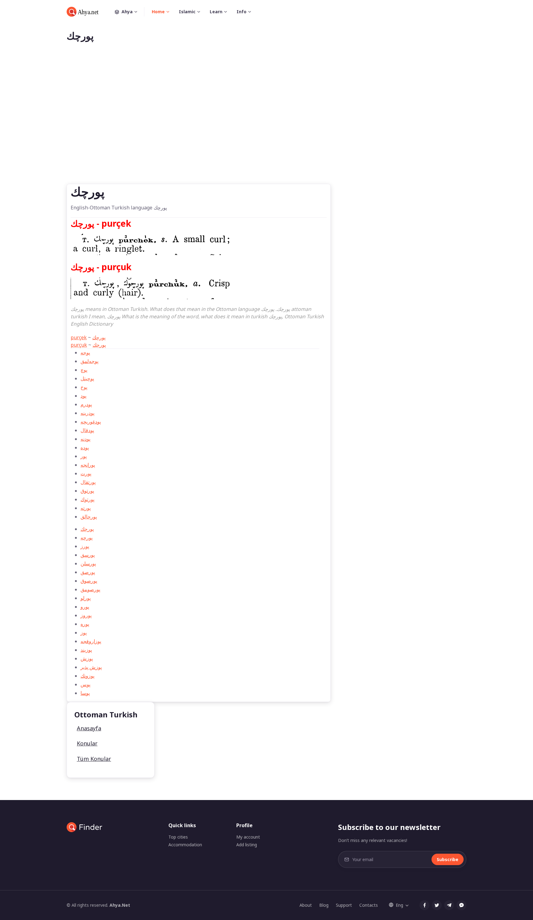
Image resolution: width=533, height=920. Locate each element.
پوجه (85, 352)
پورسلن (88, 563)
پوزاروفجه (91, 641)
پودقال (87, 430)
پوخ (84, 387)
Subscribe (447, 859)
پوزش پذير (91, 667)
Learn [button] (216, 11)
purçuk (79, 344)
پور (84, 456)
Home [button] (158, 11)
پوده (85, 447)
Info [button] (241, 11)
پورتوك (87, 499)
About (306, 905)
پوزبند (86, 649)
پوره (85, 624)
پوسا (85, 693)
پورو (85, 606)
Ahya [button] (127, 11)
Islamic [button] (187, 11)
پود (83, 395)
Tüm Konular (94, 758)
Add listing (246, 845)
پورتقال (88, 482)
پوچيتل (87, 378)
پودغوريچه (91, 421)
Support (344, 905)
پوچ (84, 369)
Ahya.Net (119, 905)
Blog (323, 905)
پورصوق (89, 580)
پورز (85, 546)
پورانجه (88, 464)
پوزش (87, 658)
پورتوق (87, 490)
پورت (86, 473)
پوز (84, 632)
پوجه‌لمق (89, 361)
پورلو (86, 598)
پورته (86, 508)
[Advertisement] (266, 123)
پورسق (88, 554)
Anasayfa (89, 728)
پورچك (98, 337)
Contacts (368, 905)
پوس (85, 684)
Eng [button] (399, 905)
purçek (79, 337)
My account (248, 837)
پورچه (87, 537)
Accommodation (185, 845)
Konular (87, 743)
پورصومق (90, 589)
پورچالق (89, 516)
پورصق (88, 572)
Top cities (178, 837)
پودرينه (87, 413)
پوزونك (87, 675)
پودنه (85, 438)
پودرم (86, 404)
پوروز (86, 615)
